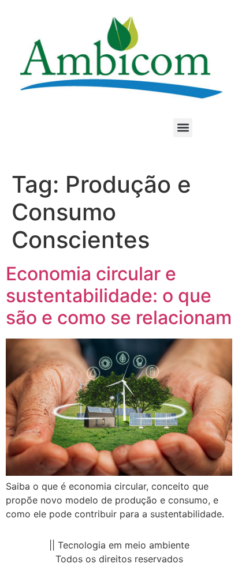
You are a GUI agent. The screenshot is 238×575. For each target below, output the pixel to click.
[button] (182, 127)
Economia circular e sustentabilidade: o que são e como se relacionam (119, 295)
